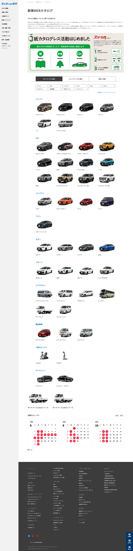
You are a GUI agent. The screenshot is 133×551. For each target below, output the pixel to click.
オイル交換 (55, 498)
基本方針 (106, 468)
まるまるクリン (56, 473)
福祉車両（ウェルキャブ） (35, 494)
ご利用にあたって (108, 492)
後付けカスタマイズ (32, 501)
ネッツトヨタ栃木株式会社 (36, 542)
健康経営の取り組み (83, 504)
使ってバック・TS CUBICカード (34, 513)
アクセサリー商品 (57, 503)
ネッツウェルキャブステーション (35, 476)
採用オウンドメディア (83, 513)
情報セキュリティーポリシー (110, 485)
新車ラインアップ (31, 485)
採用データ (81, 515)
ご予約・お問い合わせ (85, 468)
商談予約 (81, 483)
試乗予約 (81, 478)
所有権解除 (81, 471)
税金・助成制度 (31, 503)
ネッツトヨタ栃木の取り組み (85, 502)
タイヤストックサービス (58, 500)
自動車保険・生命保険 (57, 522)
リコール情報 (56, 510)
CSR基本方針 (107, 473)
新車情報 (30, 483)
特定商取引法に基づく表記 (109, 480)
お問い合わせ (81, 485)
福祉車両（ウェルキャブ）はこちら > (107, 92)
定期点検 (55, 486)
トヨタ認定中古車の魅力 (58, 468)
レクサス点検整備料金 (57, 491)
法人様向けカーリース (32, 520)
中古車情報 (31, 525)
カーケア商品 (56, 496)
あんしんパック (56, 489)
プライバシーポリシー (109, 471)
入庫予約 (81, 476)
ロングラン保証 (56, 470)
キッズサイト (82, 520)
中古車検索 (30, 527)
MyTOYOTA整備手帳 (83, 473)
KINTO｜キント (31, 518)
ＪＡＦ (54, 525)
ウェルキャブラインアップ (33, 499)
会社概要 (81, 497)
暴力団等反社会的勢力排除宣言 (110, 489)
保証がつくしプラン (57, 493)
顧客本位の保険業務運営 (109, 482)
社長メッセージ (82, 499)
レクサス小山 (30, 478)
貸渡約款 (106, 487)
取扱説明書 (55, 513)
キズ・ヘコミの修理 (57, 508)
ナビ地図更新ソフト (57, 505)
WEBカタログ (30, 490)
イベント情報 (81, 522)
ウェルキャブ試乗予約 (83, 487)
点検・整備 (56, 481)
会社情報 (81, 495)
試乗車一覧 (30, 487)
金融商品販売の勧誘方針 (109, 478)
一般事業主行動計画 (108, 476)
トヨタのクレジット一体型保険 (34, 515)
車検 (54, 484)
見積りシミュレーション (84, 480)
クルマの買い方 (32, 508)
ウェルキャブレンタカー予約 (85, 490)
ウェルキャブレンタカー (58, 520)
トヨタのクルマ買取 (57, 475)
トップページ (4, 48)
